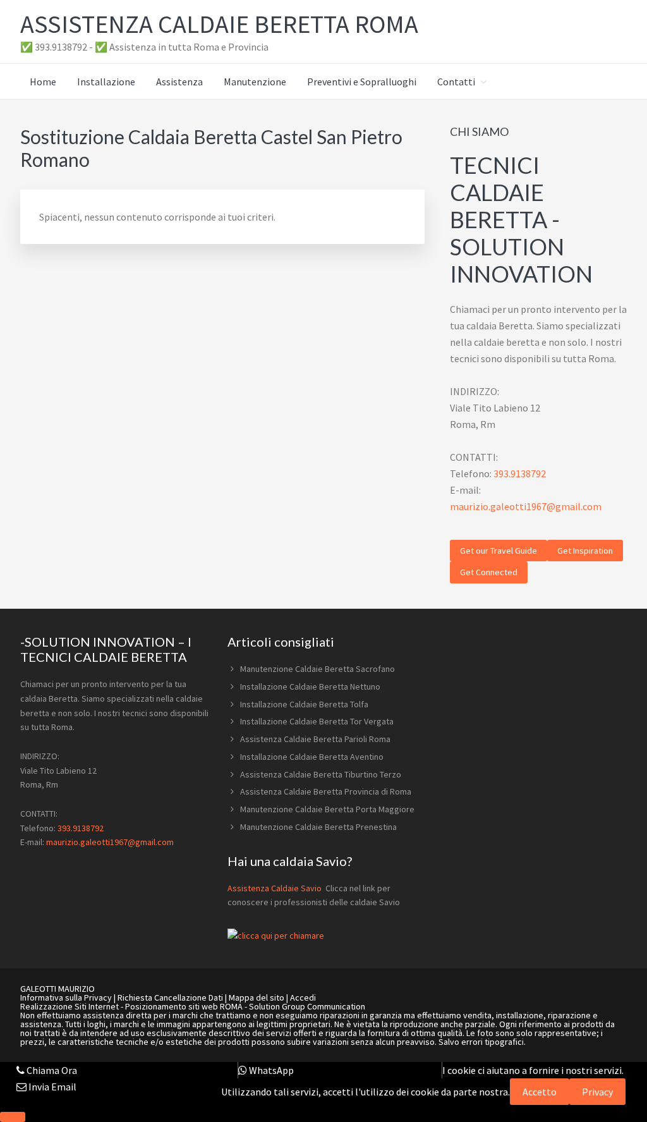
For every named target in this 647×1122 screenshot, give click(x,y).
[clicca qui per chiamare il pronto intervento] (275, 935)
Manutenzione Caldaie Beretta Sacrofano (317, 668)
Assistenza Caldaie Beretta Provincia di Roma (325, 791)
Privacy (597, 1091)
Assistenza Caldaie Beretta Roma (219, 24)
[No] (12, 1117)
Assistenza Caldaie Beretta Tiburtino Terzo (320, 774)
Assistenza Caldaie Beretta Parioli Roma (315, 739)
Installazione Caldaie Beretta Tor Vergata (317, 721)
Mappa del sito (256, 997)
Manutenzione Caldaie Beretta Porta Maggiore (327, 809)
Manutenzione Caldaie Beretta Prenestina (318, 826)
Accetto (540, 1091)
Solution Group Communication (307, 1006)
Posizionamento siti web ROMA (184, 1006)
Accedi (303, 997)
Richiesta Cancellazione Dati (170, 997)
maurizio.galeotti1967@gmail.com (526, 506)
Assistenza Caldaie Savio (275, 888)
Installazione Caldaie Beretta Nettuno (310, 686)
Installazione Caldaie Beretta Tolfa (304, 704)
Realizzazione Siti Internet (69, 1006)
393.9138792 (519, 473)
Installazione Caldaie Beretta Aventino (312, 756)
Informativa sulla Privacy (66, 997)
